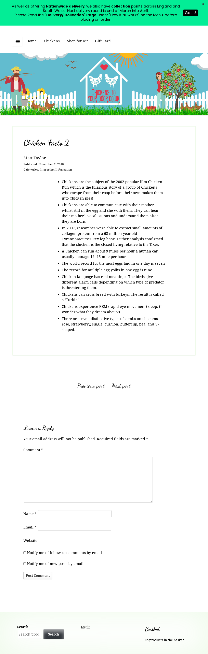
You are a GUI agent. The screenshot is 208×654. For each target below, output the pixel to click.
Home (31, 41)
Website (30, 540)
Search (22, 627)
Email (29, 527)
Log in (85, 627)
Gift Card (103, 41)
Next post (121, 385)
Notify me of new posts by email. (55, 563)
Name (30, 513)
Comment (33, 449)
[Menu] (17, 41)
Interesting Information (56, 169)
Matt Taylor (35, 158)
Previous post (91, 385)
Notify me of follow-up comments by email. (65, 552)
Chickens (52, 41)
